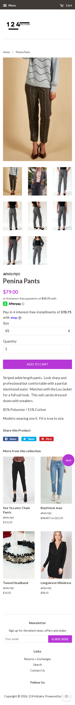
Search (37, 664)
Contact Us (37, 670)
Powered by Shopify (58, 696)
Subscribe (60, 639)
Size (6, 323)
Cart (68, 5)
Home (6, 52)
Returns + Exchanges (37, 659)
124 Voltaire (36, 696)
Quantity (10, 341)
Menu (12, 5)
